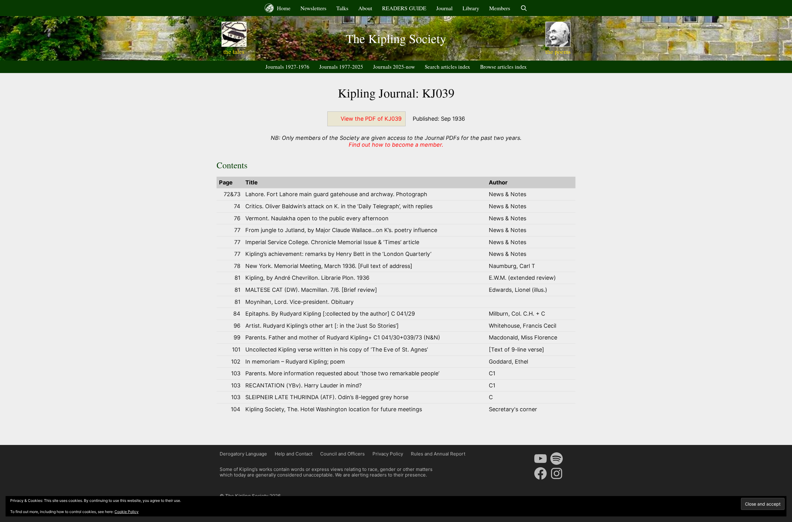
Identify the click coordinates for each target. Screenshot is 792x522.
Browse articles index (503, 66)
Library (471, 8)
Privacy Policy (387, 454)
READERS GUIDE (404, 8)
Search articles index (447, 66)
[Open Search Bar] (523, 8)
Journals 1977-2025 (341, 66)
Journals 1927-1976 (287, 66)
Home (283, 8)
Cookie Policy (126, 511)
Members (499, 8)
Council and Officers (342, 454)
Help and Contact (293, 454)
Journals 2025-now (394, 66)
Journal (444, 8)
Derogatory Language (243, 454)
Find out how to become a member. (396, 144)
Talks (342, 8)
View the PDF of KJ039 (371, 118)
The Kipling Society (396, 38)
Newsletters (313, 8)
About (365, 8)
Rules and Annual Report (438, 454)
